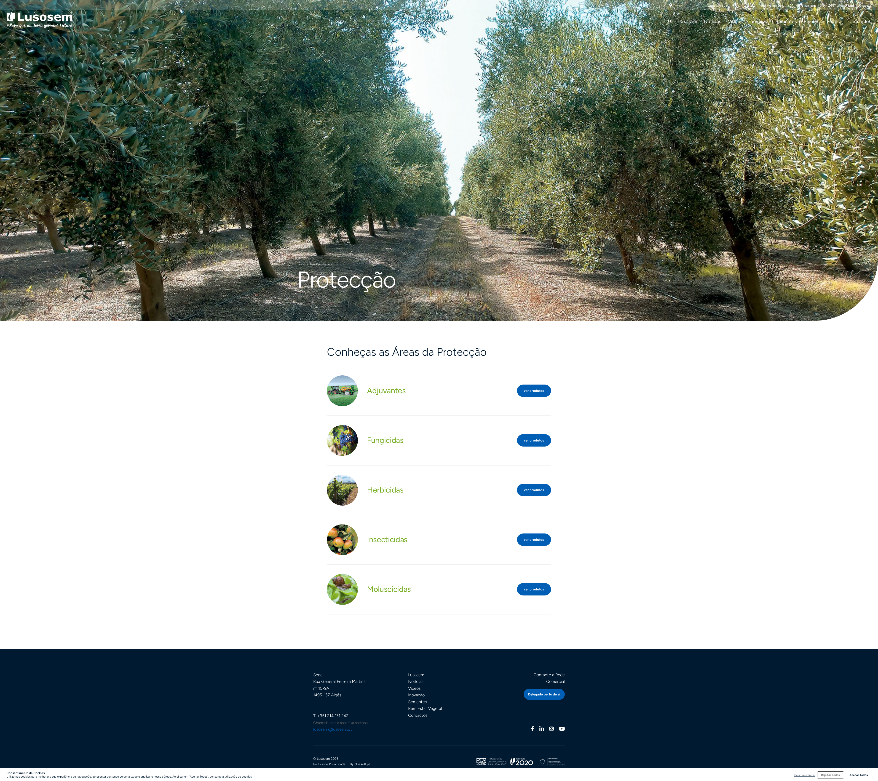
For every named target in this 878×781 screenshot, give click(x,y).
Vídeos (735, 21)
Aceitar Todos (858, 775)
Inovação (759, 21)
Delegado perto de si (544, 694)
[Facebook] (532, 729)
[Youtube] (562, 729)
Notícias (712, 21)
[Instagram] (551, 729)
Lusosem (687, 21)
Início (301, 264)
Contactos (860, 21)
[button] (670, 21)
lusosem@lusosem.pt (332, 729)
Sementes (786, 21)
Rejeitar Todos (830, 775)
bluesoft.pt (362, 764)
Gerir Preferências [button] (804, 775)
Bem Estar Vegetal (823, 21)
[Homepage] (40, 17)
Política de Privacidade (329, 764)
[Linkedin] (541, 729)
